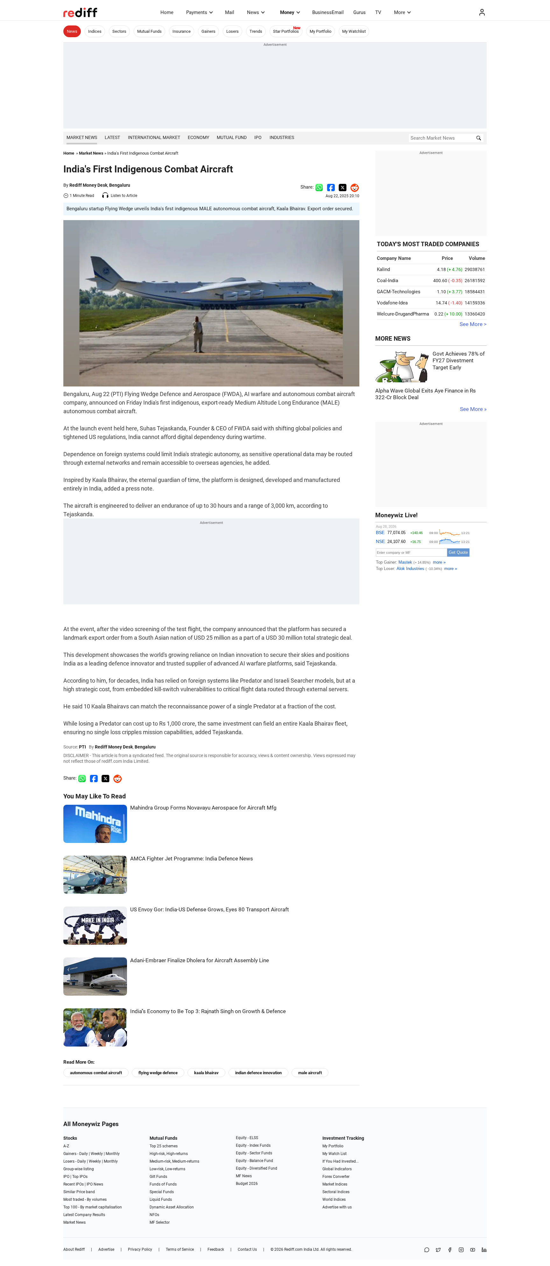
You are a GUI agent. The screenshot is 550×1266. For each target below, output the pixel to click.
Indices (95, 31)
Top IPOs (80, 1176)
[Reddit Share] (353, 187)
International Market (154, 137)
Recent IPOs (73, 1184)
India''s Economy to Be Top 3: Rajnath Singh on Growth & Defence (208, 1011)
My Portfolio (320, 31)
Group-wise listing (78, 1169)
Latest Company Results (84, 1215)
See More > (473, 324)
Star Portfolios (286, 31)
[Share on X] (438, 1250)
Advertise (106, 1249)
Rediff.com (293, 1249)
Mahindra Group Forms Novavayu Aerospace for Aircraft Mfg (203, 808)
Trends (256, 31)
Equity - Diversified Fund (256, 1168)
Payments (196, 12)
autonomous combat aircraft (96, 1072)
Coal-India (387, 280)
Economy (198, 137)
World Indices (334, 1199)
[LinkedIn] (484, 1250)
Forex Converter (335, 1176)
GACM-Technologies (398, 292)
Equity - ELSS (247, 1138)
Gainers (208, 31)
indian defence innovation (258, 1072)
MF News (244, 1176)
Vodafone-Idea (392, 303)
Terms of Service (180, 1249)
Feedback (216, 1249)
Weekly (97, 1153)
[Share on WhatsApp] (426, 1250)
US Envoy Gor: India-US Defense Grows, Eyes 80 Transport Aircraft (209, 910)
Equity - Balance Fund (254, 1160)
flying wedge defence (158, 1072)
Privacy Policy (140, 1249)
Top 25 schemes (164, 1146)
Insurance (182, 31)
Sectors (119, 31)
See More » (473, 409)
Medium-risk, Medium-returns (174, 1161)
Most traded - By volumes (85, 1199)
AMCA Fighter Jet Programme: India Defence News (191, 859)
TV (378, 12)
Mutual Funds (149, 31)
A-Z (66, 1146)
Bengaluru (119, 185)
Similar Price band (79, 1192)
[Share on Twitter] (343, 187)
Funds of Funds (163, 1184)
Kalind (383, 269)
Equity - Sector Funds (254, 1153)
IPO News (95, 1184)
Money (287, 12)
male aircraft (310, 1072)
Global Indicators (337, 1169)
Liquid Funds (161, 1199)
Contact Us (247, 1249)
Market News (82, 137)
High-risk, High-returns (169, 1153)
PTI (82, 746)
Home (166, 12)
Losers (232, 31)
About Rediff (74, 1249)
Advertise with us (337, 1207)
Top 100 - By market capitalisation (92, 1207)
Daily (83, 1153)
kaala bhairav (206, 1072)
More (399, 12)
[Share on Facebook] (331, 187)
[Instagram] (461, 1250)
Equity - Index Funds (253, 1145)
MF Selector (160, 1222)
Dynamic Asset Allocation (172, 1207)
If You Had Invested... (340, 1161)
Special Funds (162, 1192)
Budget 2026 (247, 1183)
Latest (112, 137)
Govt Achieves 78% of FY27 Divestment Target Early (459, 361)
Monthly (113, 1153)
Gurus (359, 12)
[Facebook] (449, 1250)
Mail (229, 12)
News (253, 12)
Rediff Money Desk (88, 185)
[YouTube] (472, 1250)
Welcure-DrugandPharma (403, 314)
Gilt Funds (158, 1176)
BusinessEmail (328, 12)
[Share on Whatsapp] (319, 187)
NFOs (154, 1215)
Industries (282, 137)
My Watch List (334, 1153)
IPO (258, 137)
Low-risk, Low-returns (167, 1169)
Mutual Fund (232, 137)
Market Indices (334, 1184)
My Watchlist (354, 31)
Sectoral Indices (335, 1192)
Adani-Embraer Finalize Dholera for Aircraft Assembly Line (199, 960)
